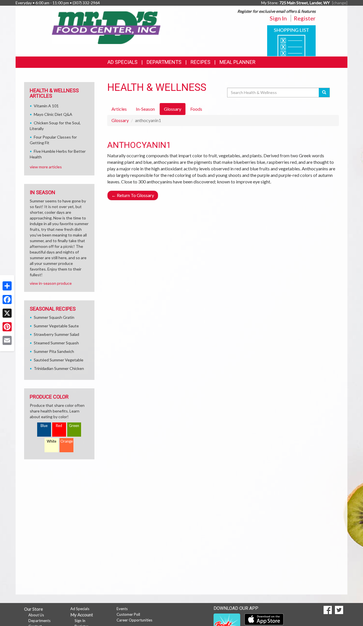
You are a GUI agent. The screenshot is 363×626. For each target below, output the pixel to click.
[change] (339, 2)
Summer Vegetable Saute (56, 325)
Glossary (120, 120)
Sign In (278, 18)
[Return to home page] (106, 27)
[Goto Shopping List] (291, 40)
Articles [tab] (119, 109)
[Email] (7, 340)
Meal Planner (238, 62)
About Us (36, 615)
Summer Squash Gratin (54, 317)
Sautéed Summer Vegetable (58, 359)
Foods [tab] (196, 109)
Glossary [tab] (172, 109)
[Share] (7, 286)
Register (305, 18)
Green (74, 426)
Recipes (200, 62)
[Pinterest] (7, 326)
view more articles (46, 166)
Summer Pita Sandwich (54, 351)
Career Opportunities (134, 620)
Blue (44, 426)
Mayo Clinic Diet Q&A (53, 114)
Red (59, 426)
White (51, 441)
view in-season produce (51, 283)
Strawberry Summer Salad (56, 334)
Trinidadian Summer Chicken (59, 368)
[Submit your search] (324, 92)
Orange (66, 441)
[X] (7, 313)
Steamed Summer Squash (56, 342)
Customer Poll (128, 614)
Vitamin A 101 (46, 105)
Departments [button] (164, 62)
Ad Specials (122, 62)
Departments (39, 620)
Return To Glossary (132, 195)
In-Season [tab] (145, 109)
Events (122, 608)
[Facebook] (7, 299)
